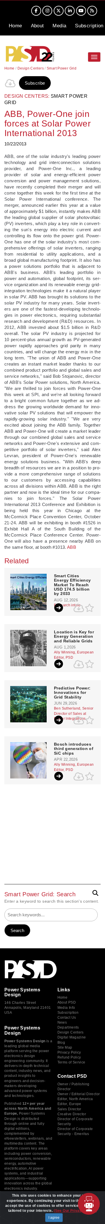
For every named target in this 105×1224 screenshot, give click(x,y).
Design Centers (31, 68)
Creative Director (71, 1114)
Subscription (89, 25)
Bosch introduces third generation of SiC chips (73, 749)
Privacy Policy (69, 1052)
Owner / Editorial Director (78, 1094)
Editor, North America (75, 1099)
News (62, 1022)
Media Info (66, 1008)
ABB (71, 547)
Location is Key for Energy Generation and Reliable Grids (74, 636)
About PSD (66, 1002)
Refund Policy (69, 1057)
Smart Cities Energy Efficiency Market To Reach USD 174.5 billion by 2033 (72, 585)
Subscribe (35, 83)
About (37, 25)
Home (15, 25)
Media (59, 25)
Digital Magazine (71, 1037)
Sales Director (69, 1109)
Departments (68, 1027)
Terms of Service (71, 1062)
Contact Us (66, 1017)
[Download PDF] (10, 83)
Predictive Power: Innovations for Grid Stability (72, 692)
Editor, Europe (69, 1104)
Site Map (64, 1047)
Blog (61, 1043)
